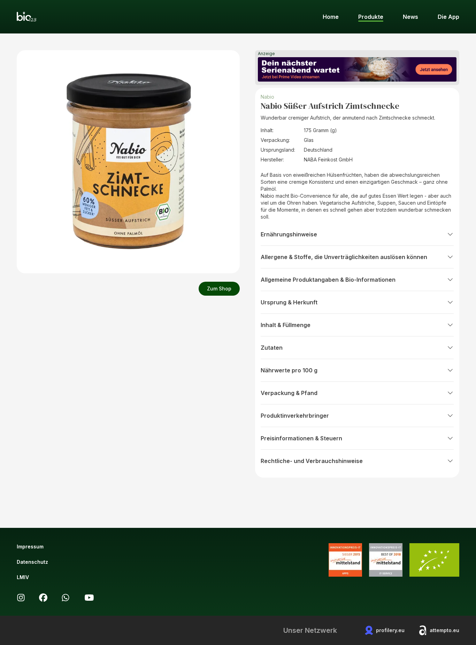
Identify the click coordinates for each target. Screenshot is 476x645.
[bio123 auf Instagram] (21, 597)
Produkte (370, 16)
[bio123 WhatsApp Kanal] (65, 597)
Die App (448, 16)
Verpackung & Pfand (289, 392)
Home (331, 16)
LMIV (23, 577)
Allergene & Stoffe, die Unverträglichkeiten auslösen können (344, 256)
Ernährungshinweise (289, 234)
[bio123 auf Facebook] (43, 597)
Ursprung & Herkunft (289, 302)
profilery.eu (390, 630)
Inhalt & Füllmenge (285, 324)
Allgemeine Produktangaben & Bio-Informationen (328, 279)
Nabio (267, 97)
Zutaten (272, 347)
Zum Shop (219, 288)
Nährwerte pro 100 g (289, 370)
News (410, 16)
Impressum (30, 546)
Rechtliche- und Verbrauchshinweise (312, 460)
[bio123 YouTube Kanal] (89, 597)
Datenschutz (32, 562)
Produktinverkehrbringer (295, 415)
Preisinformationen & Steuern (301, 438)
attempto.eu (444, 630)
